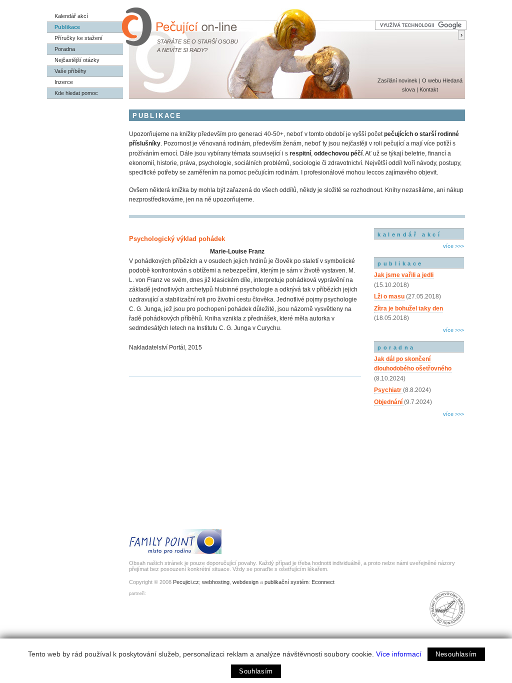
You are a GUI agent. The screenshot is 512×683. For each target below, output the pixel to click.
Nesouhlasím (456, 654)
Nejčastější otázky (77, 60)
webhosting (216, 582)
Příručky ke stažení (78, 38)
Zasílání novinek (398, 81)
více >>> (453, 246)
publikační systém (286, 582)
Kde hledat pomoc (76, 93)
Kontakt (429, 89)
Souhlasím (256, 671)
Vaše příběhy (70, 71)
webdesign (245, 582)
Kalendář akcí (71, 16)
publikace (401, 263)
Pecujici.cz (186, 582)
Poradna (64, 49)
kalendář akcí (410, 235)
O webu (431, 81)
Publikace (67, 27)
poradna (397, 347)
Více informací (399, 654)
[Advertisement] (419, 462)
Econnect (323, 582)
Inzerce (63, 82)
